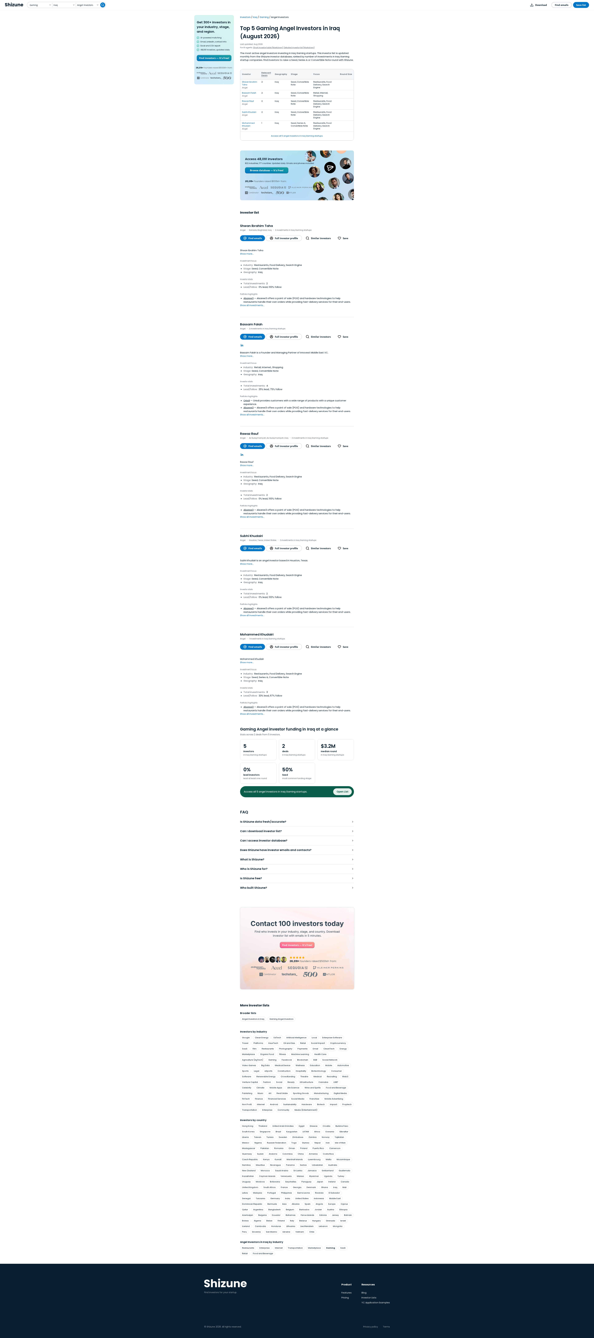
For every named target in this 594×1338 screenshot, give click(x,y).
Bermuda (272, 1204)
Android (274, 1104)
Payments (302, 1048)
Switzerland (328, 1170)
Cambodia (260, 1226)
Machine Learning (300, 1054)
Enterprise (267, 1109)
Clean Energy (261, 1037)
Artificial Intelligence (296, 1037)
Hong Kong (247, 1126)
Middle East (335, 1198)
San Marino (271, 1231)
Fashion (267, 1082)
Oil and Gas (289, 1043)
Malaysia (257, 1192)
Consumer (336, 1071)
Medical (318, 1076)
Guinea (305, 1142)
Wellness (300, 1065)
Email (315, 1048)
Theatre (304, 1076)
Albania (295, 1204)
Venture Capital (250, 1082)
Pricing (345, 1297)
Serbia (303, 1165)
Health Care (320, 1054)
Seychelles (290, 1181)
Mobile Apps (276, 1087)
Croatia (326, 1126)
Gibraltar (343, 1131)
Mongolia (337, 1226)
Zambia (312, 1137)
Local (314, 1037)
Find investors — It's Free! (214, 58)
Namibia (246, 1165)
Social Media (297, 1098)
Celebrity (246, 1087)
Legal (256, 1071)
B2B (315, 1059)
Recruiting (332, 1076)
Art (270, 1093)
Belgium (290, 1209)
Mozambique (343, 1159)
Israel (343, 1220)
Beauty (291, 1082)
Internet (261, 1104)
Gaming (264, 17)
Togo (294, 1142)
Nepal (317, 1142)
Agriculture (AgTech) (252, 1059)
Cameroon (334, 1148)
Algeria (257, 1220)
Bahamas (290, 1215)
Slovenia (256, 1231)
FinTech (246, 1098)
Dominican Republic (252, 1204)
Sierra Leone (303, 1192)
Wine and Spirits (313, 1087)
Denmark (311, 1187)
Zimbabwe (297, 1137)
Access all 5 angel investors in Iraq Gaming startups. (297, 135)
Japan (320, 1181)
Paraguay (306, 1181)
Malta (328, 1159)
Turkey (341, 1176)
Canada (345, 1181)
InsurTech (273, 1043)
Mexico (245, 1142)
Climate (260, 1087)
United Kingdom (250, 1187)
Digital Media (340, 1093)
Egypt (301, 1126)
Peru (244, 1231)
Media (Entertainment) (306, 1109)
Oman (292, 1148)
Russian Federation (276, 1142)
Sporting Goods (301, 1093)
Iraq (255, 17)
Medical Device (282, 1065)
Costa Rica (328, 1153)
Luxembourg (314, 1159)
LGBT (336, 1082)
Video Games (249, 1065)
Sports (245, 1071)
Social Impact (318, 1043)
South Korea (248, 1131)
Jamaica (312, 1170)
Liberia (245, 1137)
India (287, 1198)
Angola (319, 1204)
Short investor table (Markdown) (268, 47)
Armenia (313, 1153)
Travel (245, 1043)
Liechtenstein (307, 1226)
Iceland (246, 1226)
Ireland (332, 1181)
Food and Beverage (336, 1087)
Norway (325, 1137)
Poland (303, 1148)
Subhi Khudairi (249, 112)
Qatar (245, 1209)
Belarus (303, 1220)
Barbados (304, 1209)
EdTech (277, 1037)
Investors (245, 17)
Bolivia (245, 1220)
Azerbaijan (247, 1215)
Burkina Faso (342, 1126)
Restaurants (268, 1048)
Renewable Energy (265, 1076)
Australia (332, 1165)
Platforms (258, 1043)
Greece (313, 1126)
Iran (328, 1142)
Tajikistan (339, 1137)
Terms (386, 1326)
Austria (330, 1209)
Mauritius (260, 1165)
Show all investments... (252, 305)
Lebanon (323, 1226)
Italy (292, 1220)
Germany (275, 1198)
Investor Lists (369, 1297)
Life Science (293, 1087)
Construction (284, 1071)
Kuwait (278, 1159)
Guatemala (344, 1170)
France (284, 1187)
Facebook (287, 1059)
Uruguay (246, 1181)
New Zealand (249, 1170)
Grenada (330, 1220)
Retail (303, 1043)
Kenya (266, 1159)
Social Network (329, 1059)
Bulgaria (262, 1215)
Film (254, 1048)
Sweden (283, 1137)
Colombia (287, 1153)
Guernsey (247, 1153)
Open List (342, 791)
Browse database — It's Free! (266, 170)
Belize (269, 1220)
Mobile (328, 1065)
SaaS (244, 1048)
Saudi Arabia (281, 1170)
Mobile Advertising (334, 1098)
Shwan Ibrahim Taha (249, 83)
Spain (307, 1204)
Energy (343, 1048)
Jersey (335, 1215)
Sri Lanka (297, 1170)
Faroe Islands (307, 1215)
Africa (317, 1131)
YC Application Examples (376, 1302)
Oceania (329, 1131)
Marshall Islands (295, 1159)
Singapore (265, 1131)
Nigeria (258, 1142)
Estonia (323, 1215)
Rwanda (319, 1192)
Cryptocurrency (338, 1043)
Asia (284, 1204)
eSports (268, 1071)
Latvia (245, 1192)
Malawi (300, 1176)
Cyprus (344, 1204)
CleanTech (328, 1048)
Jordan (318, 1209)
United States (302, 1198)
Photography (285, 1048)
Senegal (246, 1198)
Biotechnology (318, 1071)
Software (246, 1076)
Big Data (265, 1065)
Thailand (262, 1126)
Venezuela (286, 1176)
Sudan (260, 1153)
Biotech (321, 1104)
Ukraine (286, 1231)
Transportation (249, 1109)
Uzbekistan (317, 1165)
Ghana (324, 1187)
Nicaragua (275, 1165)
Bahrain (348, 1215)
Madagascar (248, 1148)
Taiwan (257, 1137)
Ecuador (276, 1215)
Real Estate (282, 1093)
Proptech (347, 1104)
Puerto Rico (318, 1148)
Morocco (265, 1170)
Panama (290, 1165)
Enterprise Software (332, 1037)
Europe (332, 1204)
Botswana (275, 1181)
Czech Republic (250, 1159)
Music (260, 1093)
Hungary (316, 1220)
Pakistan (264, 1148)
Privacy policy (370, 1326)
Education (315, 1065)
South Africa (269, 1187)
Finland (281, 1220)
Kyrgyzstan (291, 1131)
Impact (333, 1104)
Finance (259, 1098)
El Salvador (334, 1192)
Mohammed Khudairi (248, 124)
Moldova (260, 1181)
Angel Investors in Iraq (253, 1019)
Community (283, 1109)
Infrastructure (306, 1082)
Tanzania (260, 1198)
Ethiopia (343, 1209)
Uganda (328, 1176)
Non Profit (247, 1104)
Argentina (258, 1209)
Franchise (314, 1098)
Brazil (278, 1131)
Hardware (307, 1104)
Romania (278, 1148)
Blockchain (302, 1059)
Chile (311, 1231)
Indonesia (319, 1198)
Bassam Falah (249, 92)
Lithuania (290, 1226)
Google (246, 1037)
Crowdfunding (288, 1076)
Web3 (345, 1076)
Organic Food (267, 1054)
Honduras (276, 1226)
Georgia (297, 1187)
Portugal (271, 1192)
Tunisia (270, 1137)
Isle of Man (340, 1142)
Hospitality (301, 1071)
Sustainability (289, 1104)
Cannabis (323, 1082)
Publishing (247, 1093)
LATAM (306, 1131)
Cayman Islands (267, 1176)
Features (346, 1292)
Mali (344, 1187)
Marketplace (248, 1054)
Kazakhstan (248, 1176)
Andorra (273, 1153)
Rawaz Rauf (248, 101)
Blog (364, 1292)
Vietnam (299, 1231)
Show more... (247, 253)
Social (279, 1082)
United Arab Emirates (283, 1126)
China (301, 1153)
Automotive (343, 1065)
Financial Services (277, 1098)
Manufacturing (321, 1093)
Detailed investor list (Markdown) (299, 47)
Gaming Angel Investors (281, 1019)
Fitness (282, 1054)
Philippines (286, 1192)
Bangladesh (274, 1209)
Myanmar (314, 1176)
